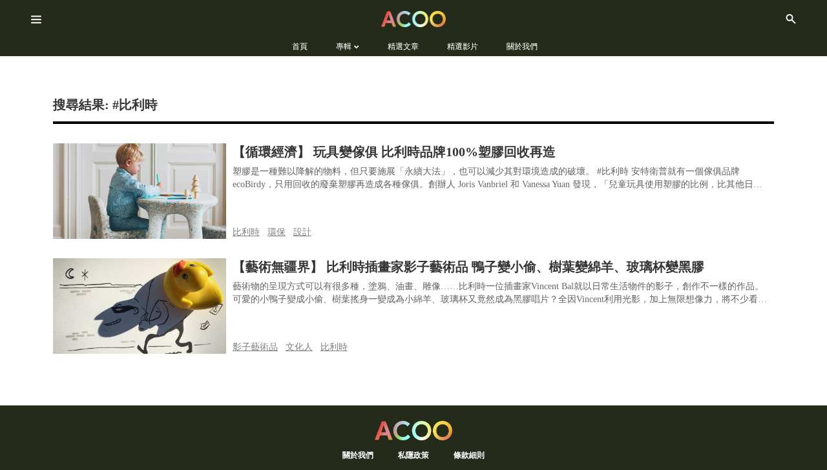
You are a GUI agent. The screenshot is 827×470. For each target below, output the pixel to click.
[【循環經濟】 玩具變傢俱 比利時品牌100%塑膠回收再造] (139, 191)
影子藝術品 (255, 347)
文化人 (299, 347)
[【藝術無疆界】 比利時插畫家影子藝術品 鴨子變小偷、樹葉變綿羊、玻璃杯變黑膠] (139, 306)
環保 (276, 232)
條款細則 (469, 455)
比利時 (246, 232)
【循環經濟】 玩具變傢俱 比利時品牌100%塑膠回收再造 (394, 152)
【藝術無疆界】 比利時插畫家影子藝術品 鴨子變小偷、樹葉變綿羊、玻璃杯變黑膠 (468, 267)
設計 (302, 232)
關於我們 (357, 455)
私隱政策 (413, 455)
